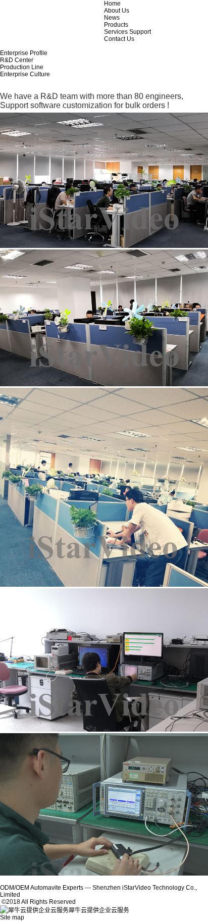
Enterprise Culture (25, 74)
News (112, 17)
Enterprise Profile (23, 53)
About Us (116, 10)
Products (116, 24)
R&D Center (16, 60)
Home (112, 3)
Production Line (21, 67)
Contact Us (119, 38)
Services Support (127, 31)
